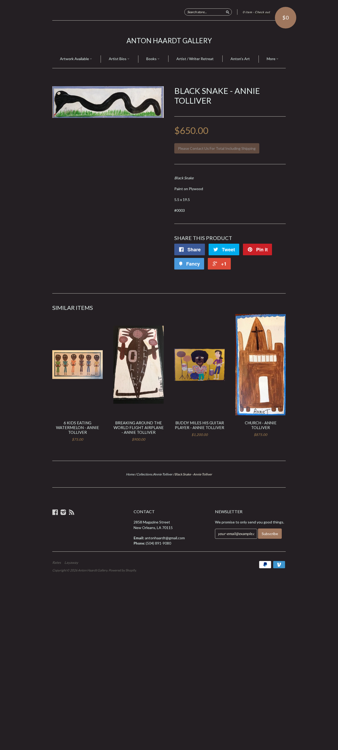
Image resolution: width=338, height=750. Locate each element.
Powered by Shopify (122, 570)
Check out (262, 12)
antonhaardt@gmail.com (165, 538)
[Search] (227, 11)
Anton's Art (240, 58)
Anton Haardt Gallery (169, 40)
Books (151, 58)
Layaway (71, 562)
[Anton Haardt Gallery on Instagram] (63, 512)
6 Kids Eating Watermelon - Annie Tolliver (77, 427)
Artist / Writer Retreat (195, 58)
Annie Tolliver (162, 474)
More (271, 58)
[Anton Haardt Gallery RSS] (71, 512)
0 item (247, 12)
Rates (56, 562)
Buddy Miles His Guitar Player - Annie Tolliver (199, 425)
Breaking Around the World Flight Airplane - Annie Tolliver (139, 427)
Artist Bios (118, 58)
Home (130, 474)
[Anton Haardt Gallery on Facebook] (55, 512)
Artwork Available (75, 58)
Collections (144, 474)
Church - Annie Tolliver (260, 425)
